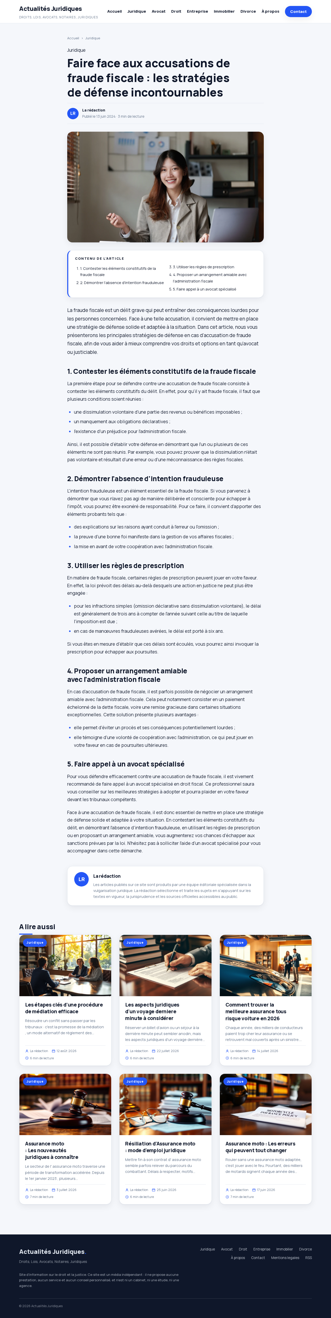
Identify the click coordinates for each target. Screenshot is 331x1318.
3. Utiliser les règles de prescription (203, 266)
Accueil (114, 11)
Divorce (248, 11)
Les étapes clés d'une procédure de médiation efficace (64, 1008)
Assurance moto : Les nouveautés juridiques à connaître (51, 1150)
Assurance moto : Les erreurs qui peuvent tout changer (260, 1147)
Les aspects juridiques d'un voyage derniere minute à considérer (152, 1011)
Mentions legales (285, 1257)
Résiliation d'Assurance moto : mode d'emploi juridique (160, 1147)
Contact (298, 11)
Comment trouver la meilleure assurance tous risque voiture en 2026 (255, 1011)
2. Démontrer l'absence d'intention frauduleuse (122, 282)
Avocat (159, 11)
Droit (176, 11)
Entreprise (197, 11)
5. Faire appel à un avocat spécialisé (204, 289)
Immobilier (224, 11)
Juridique (136, 11)
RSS (308, 1257)
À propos (270, 11)
